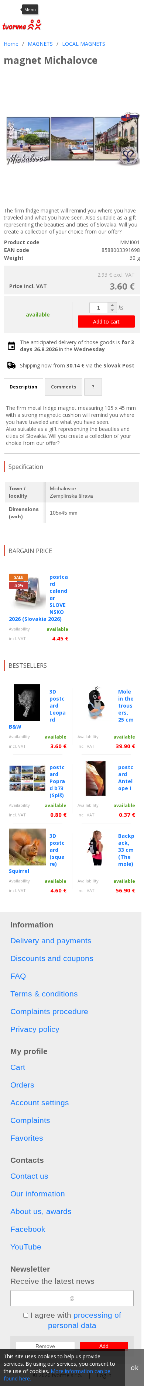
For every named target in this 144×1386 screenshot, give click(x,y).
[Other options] (136, 9)
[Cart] (120, 9)
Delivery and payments (51, 940)
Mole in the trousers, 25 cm (126, 705)
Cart (17, 1067)
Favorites (26, 1138)
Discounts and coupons (51, 958)
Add (104, 1346)
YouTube (25, 1246)
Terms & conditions (44, 993)
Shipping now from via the (77, 365)
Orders (22, 1085)
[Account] (83, 9)
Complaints (30, 1120)
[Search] (101, 9)
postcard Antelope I (125, 778)
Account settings (39, 1102)
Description (23, 387)
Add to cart (106, 321)
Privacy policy (34, 1029)
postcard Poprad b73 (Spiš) (57, 781)
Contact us (29, 1176)
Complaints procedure (49, 1011)
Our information (37, 1193)
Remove (45, 1346)
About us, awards (41, 1211)
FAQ (18, 976)
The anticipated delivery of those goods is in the (77, 346)
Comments (63, 387)
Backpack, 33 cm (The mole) (126, 849)
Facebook (27, 1229)
